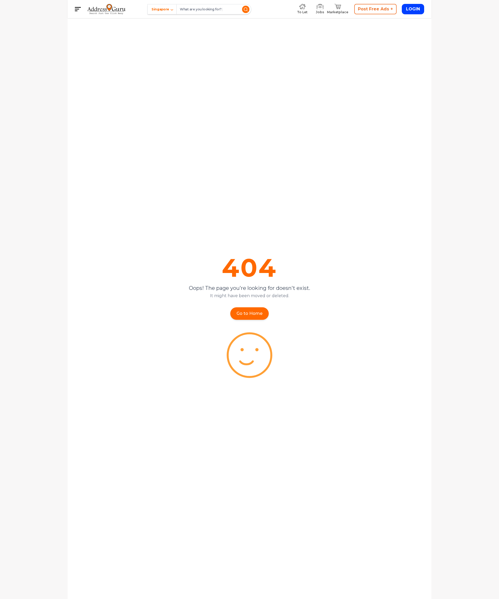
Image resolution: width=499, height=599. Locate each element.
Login (413, 8)
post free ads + (375, 8)
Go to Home (249, 313)
